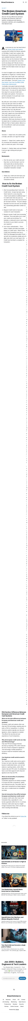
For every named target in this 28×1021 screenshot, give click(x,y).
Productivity (7, 1004)
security (4, 8)
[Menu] (26, 2)
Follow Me (23, 816)
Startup (6, 1006)
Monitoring (14, 1002)
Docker (23, 999)
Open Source (22, 1002)
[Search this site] (23, 2)
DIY (18, 999)
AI (3, 999)
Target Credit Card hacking (15, 49)
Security (21, 1004)
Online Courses (14, 1006)
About (22, 1006)
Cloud (14, 999)
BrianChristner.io (7, 2)
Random (15, 1004)
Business (8, 999)
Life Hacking (6, 1002)
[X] (14, 989)
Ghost (17, 1009)
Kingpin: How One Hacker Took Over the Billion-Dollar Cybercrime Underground (13, 82)
